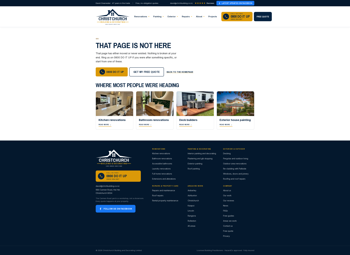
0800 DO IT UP (115, 72)
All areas (191, 226)
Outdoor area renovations (235, 163)
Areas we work (230, 221)
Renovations (140, 16)
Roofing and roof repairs (234, 179)
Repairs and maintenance (163, 190)
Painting (157, 16)
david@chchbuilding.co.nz (181, 3)
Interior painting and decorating (202, 153)
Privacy (226, 236)
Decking (227, 153)
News (225, 205)
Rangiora (192, 216)
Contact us (228, 226)
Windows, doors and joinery (236, 174)
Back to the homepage (180, 71)
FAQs (225, 211)
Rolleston (192, 221)
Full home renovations (162, 174)
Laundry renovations (161, 168)
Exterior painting (195, 163)
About (199, 16)
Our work (227, 195)
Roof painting (194, 168)
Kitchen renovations (161, 153)
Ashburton (192, 195)
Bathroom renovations (162, 158)
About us (227, 190)
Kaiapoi (191, 205)
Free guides (228, 216)
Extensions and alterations (164, 179)
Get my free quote (146, 72)
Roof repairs (157, 195)
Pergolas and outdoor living (235, 158)
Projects (212, 16)
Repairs (186, 16)
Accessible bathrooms (162, 163)
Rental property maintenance (165, 200)
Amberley (192, 190)
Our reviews (228, 200)
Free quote (263, 16)
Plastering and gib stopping (200, 158)
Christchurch (193, 200)
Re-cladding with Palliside (234, 168)
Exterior (172, 16)
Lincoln (191, 211)
